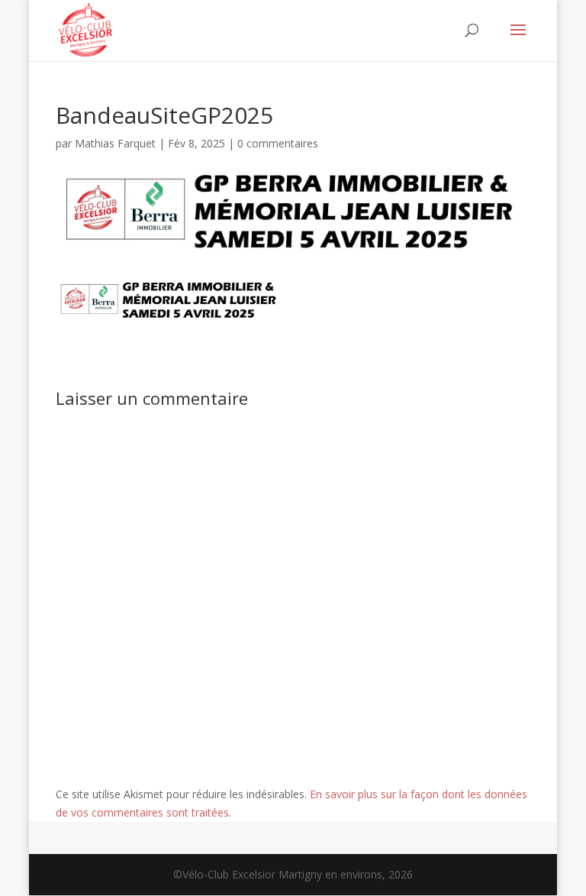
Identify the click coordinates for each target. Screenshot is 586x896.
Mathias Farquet (115, 143)
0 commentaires (277, 143)
